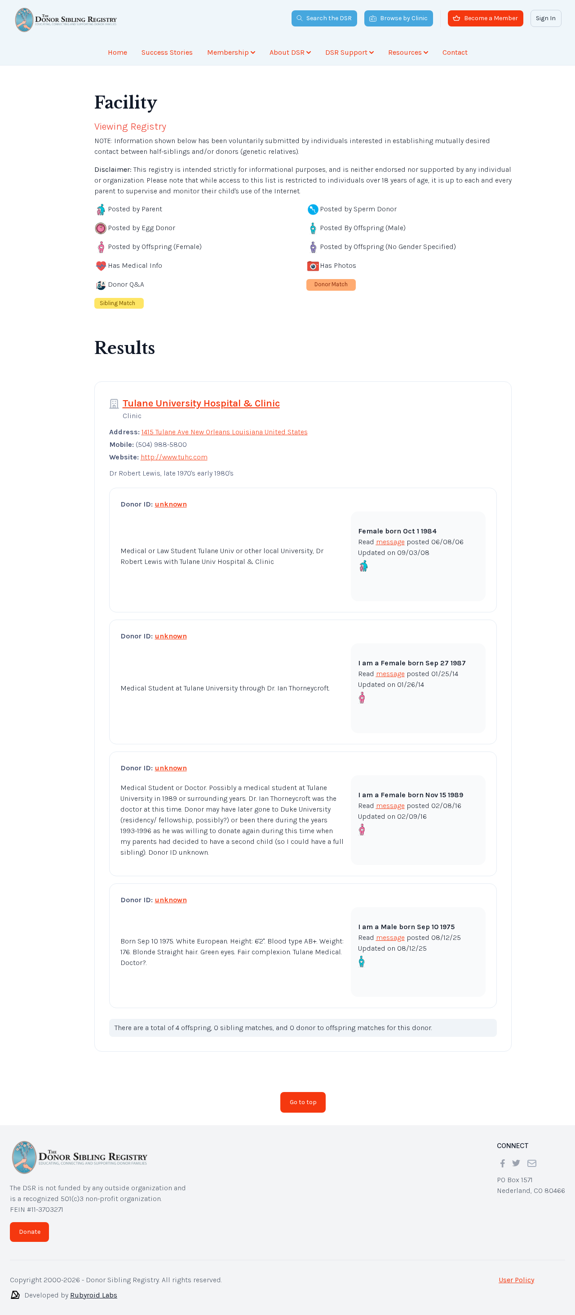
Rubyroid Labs (93, 1288)
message (390, 534)
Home (117, 52)
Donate (29, 1224)
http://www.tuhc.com (174, 450)
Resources (405, 52)
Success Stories (167, 52)
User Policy (516, 1272)
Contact (455, 52)
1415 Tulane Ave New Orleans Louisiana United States (225, 424)
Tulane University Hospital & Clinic (201, 396)
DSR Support (346, 52)
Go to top (303, 1095)
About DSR (287, 52)
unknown (171, 497)
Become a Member (491, 18)
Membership (228, 52)
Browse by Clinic (404, 18)
